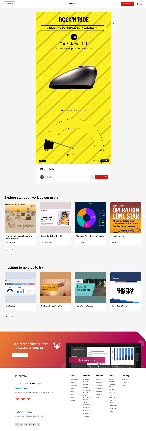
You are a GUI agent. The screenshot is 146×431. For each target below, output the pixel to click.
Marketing (99, 382)
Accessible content (86, 391)
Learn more (20, 355)
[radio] (67, 110)
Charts (72, 391)
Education (99, 394)
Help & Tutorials (111, 380)
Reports (72, 382)
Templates (86, 416)
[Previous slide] (7, 250)
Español (35, 416)
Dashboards (73, 385)
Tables (72, 394)
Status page (112, 408)
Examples (112, 389)
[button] (74, 155)
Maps (72, 388)
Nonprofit (99, 391)
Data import (86, 407)
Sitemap (111, 411)
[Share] (114, 19)
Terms (17, 388)
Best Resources (112, 396)
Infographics (74, 379)
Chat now (28, 412)
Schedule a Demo (112, 401)
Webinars (112, 392)
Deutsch (22, 416)
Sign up (139, 4)
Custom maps (87, 410)
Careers (124, 382)
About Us (124, 379)
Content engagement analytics (87, 397)
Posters (72, 400)
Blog (123, 385)
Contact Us (19, 412)
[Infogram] (9, 4)
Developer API (113, 405)
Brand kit (85, 387)
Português (29, 416)
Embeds (85, 384)
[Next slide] (12, 250)
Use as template (128, 4)
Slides (72, 397)
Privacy (24, 388)
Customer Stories (112, 385)
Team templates (86, 403)
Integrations (86, 413)
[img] (49, 144)
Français (40, 416)
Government (99, 388)
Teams (98, 397)
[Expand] (114, 14)
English (17, 416)
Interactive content (86, 380)
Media (98, 379)
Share (42, 161)
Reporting (99, 385)
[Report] (114, 24)
